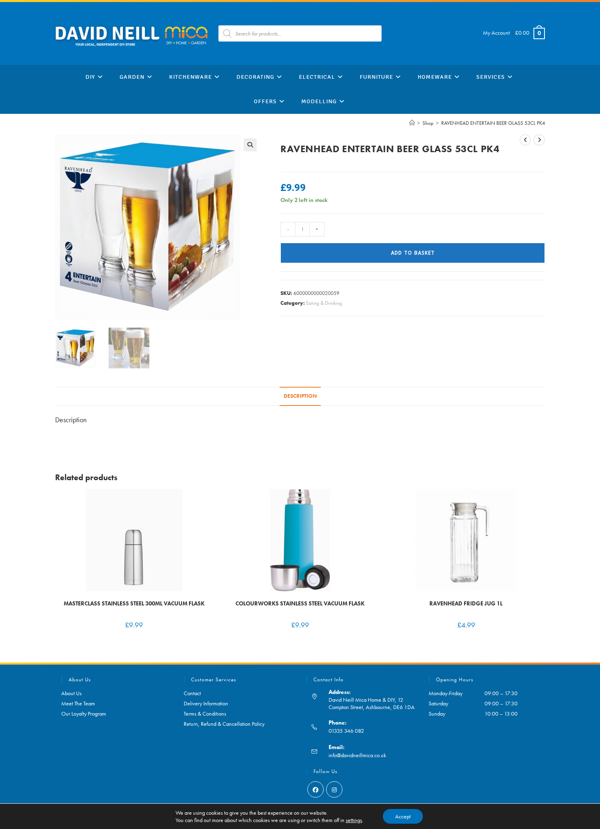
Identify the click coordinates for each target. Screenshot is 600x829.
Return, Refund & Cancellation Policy (224, 723)
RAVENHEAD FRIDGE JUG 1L (465, 603)
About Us (71, 693)
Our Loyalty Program (83, 713)
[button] (250, 144)
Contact (192, 693)
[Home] (412, 123)
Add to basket (413, 253)
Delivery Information (206, 703)
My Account (496, 32)
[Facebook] (315, 789)
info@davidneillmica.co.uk (357, 755)
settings (354, 820)
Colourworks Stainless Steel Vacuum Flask (300, 603)
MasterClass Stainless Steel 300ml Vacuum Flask (134, 603)
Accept (403, 816)
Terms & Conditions (205, 713)
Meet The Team (78, 703)
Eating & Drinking (324, 302)
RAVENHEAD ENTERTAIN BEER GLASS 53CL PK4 (493, 123)
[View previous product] (525, 140)
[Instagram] (334, 789)
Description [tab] (300, 396)
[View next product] (539, 140)
